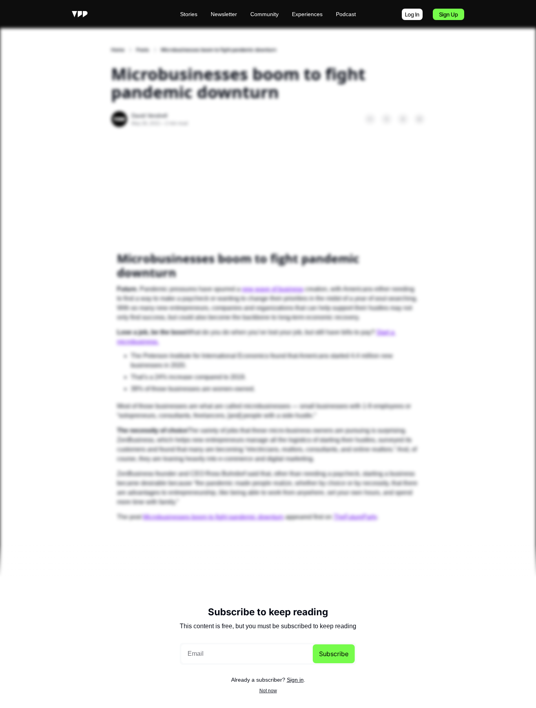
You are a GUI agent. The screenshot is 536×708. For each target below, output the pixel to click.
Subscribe (333, 654)
